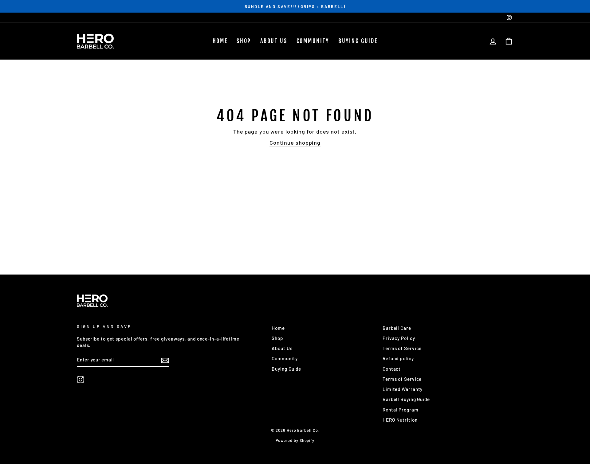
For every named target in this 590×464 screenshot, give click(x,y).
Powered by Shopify (295, 440)
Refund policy (398, 358)
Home (220, 40)
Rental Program (401, 409)
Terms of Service (402, 348)
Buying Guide (357, 40)
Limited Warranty (403, 389)
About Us (273, 40)
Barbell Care (397, 328)
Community (313, 40)
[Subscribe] (165, 360)
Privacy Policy (399, 338)
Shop (244, 40)
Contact (392, 369)
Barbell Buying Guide (406, 399)
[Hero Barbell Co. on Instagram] (80, 379)
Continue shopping (295, 142)
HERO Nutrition (400, 420)
